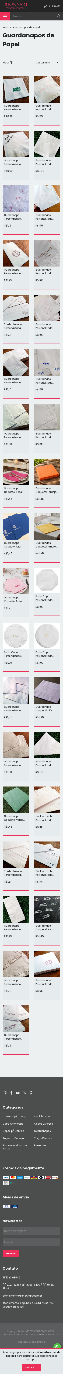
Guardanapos (42, 1131)
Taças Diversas (43, 1138)
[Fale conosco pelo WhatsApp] (57, 1347)
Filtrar (6, 62)
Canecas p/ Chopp (14, 1116)
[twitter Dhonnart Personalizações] (25, 1093)
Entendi (31, 1367)
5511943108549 (11, 1277)
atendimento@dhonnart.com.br (22, 1296)
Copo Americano (13, 1123)
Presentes (40, 1145)
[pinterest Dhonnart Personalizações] (31, 1093)
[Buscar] (58, 16)
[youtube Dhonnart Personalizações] (18, 1093)
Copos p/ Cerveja (13, 1131)
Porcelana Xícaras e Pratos (15, 1147)
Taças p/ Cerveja (13, 1138)
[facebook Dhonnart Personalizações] (11, 1093)
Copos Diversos (43, 1123)
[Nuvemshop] (32, 1342)
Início (6, 27)
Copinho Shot (42, 1116)
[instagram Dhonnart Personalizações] (5, 1093)
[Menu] (5, 16)
